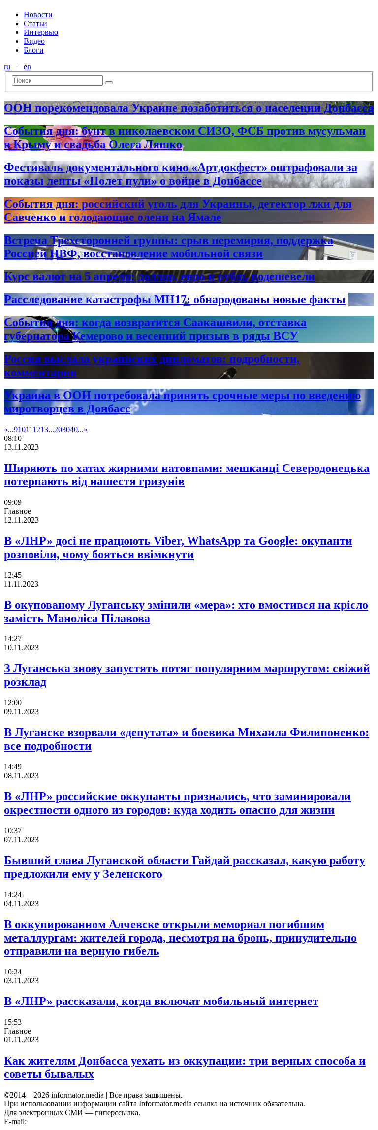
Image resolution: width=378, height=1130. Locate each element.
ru (7, 67)
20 (58, 429)
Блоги (34, 50)
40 (74, 429)
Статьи (35, 23)
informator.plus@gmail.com (72, 1121)
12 (36, 429)
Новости (38, 14)
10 (22, 429)
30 (66, 429)
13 (44, 429)
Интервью (41, 32)
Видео (34, 41)
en (27, 67)
